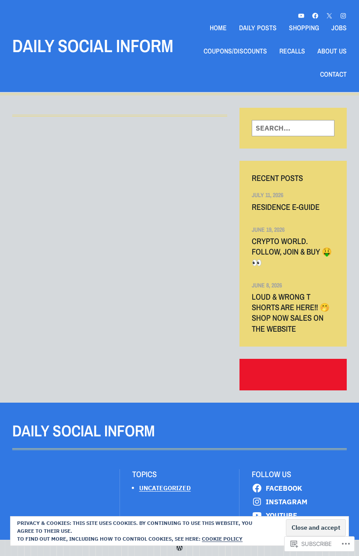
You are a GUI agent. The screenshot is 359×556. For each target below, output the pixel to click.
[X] (329, 15)
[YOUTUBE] (301, 15)
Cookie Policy (222, 538)
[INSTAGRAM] (343, 15)
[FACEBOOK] (315, 15)
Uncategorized (165, 488)
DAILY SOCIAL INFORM (92, 46)
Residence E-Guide (286, 207)
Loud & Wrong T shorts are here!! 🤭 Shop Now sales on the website (291, 313)
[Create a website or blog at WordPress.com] (179, 548)
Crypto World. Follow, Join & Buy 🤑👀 (292, 252)
